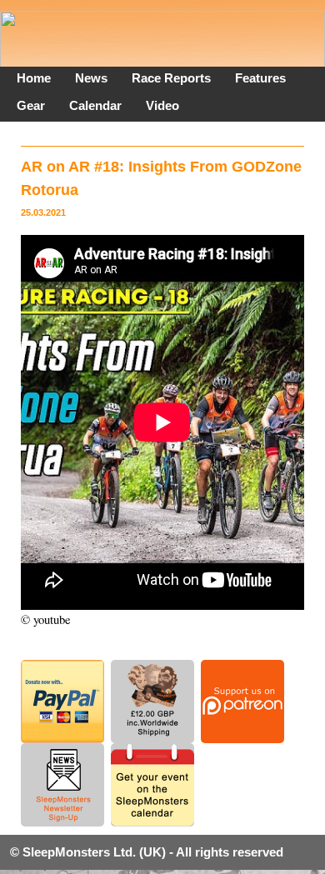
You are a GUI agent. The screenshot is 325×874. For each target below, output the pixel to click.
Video (162, 105)
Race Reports (171, 78)
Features (260, 78)
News (91, 78)
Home (34, 78)
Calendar (95, 105)
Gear (31, 105)
